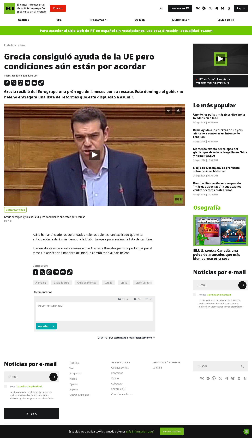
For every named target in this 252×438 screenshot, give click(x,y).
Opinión (140, 20)
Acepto (215, 294)
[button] (94, 155)
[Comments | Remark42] (94, 318)
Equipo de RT (226, 20)
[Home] (9, 8)
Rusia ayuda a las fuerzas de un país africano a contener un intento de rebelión (218, 133)
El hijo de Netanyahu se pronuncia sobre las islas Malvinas (216, 169)
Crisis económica (86, 283)
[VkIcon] (198, 8)
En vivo (57, 8)
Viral (59, 20)
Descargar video (15, 210)
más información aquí (140, 431)
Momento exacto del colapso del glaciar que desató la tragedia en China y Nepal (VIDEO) (220, 152)
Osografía (207, 207)
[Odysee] (214, 378)
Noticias (23, 20)
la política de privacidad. (219, 294)
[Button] (161, 8)
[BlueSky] (222, 8)
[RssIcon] (245, 378)
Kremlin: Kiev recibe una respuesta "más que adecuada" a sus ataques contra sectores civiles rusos (217, 186)
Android (157, 367)
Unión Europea (144, 283)
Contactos (117, 373)
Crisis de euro (61, 283)
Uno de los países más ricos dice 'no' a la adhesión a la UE (219, 116)
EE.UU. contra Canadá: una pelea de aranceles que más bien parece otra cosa (216, 254)
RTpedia (73, 389)
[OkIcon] (228, 8)
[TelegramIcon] (216, 8)
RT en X (31, 414)
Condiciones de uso (122, 394)
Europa (108, 283)
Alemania (40, 283)
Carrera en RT (119, 389)
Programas (97, 20)
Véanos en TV (180, 8)
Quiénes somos (120, 367)
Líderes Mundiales (79, 394)
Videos (73, 379)
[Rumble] (204, 8)
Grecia (124, 283)
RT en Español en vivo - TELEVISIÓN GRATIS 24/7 (213, 81)
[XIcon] (210, 8)
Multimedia (179, 20)
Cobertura (117, 383)
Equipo (115, 378)
